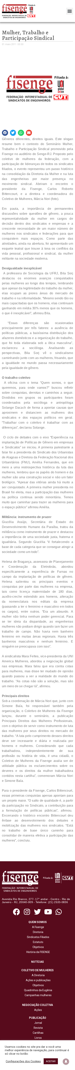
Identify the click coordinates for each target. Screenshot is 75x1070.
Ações (37, 1009)
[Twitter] (37, 912)
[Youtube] (48, 912)
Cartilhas (38, 1032)
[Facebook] (16, 912)
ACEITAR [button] (51, 1061)
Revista (38, 1027)
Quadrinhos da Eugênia (37, 990)
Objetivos (37, 947)
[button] (69, 11)
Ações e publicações (38, 980)
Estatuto (37, 942)
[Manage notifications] (66, 1061)
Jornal (38, 1022)
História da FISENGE (37, 952)
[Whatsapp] (59, 912)
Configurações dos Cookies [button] (23, 1061)
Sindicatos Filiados (37, 937)
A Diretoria (38, 975)
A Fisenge (37, 927)
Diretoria (37, 932)
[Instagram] (27, 912)
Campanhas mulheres (37, 995)
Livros (38, 1037)
